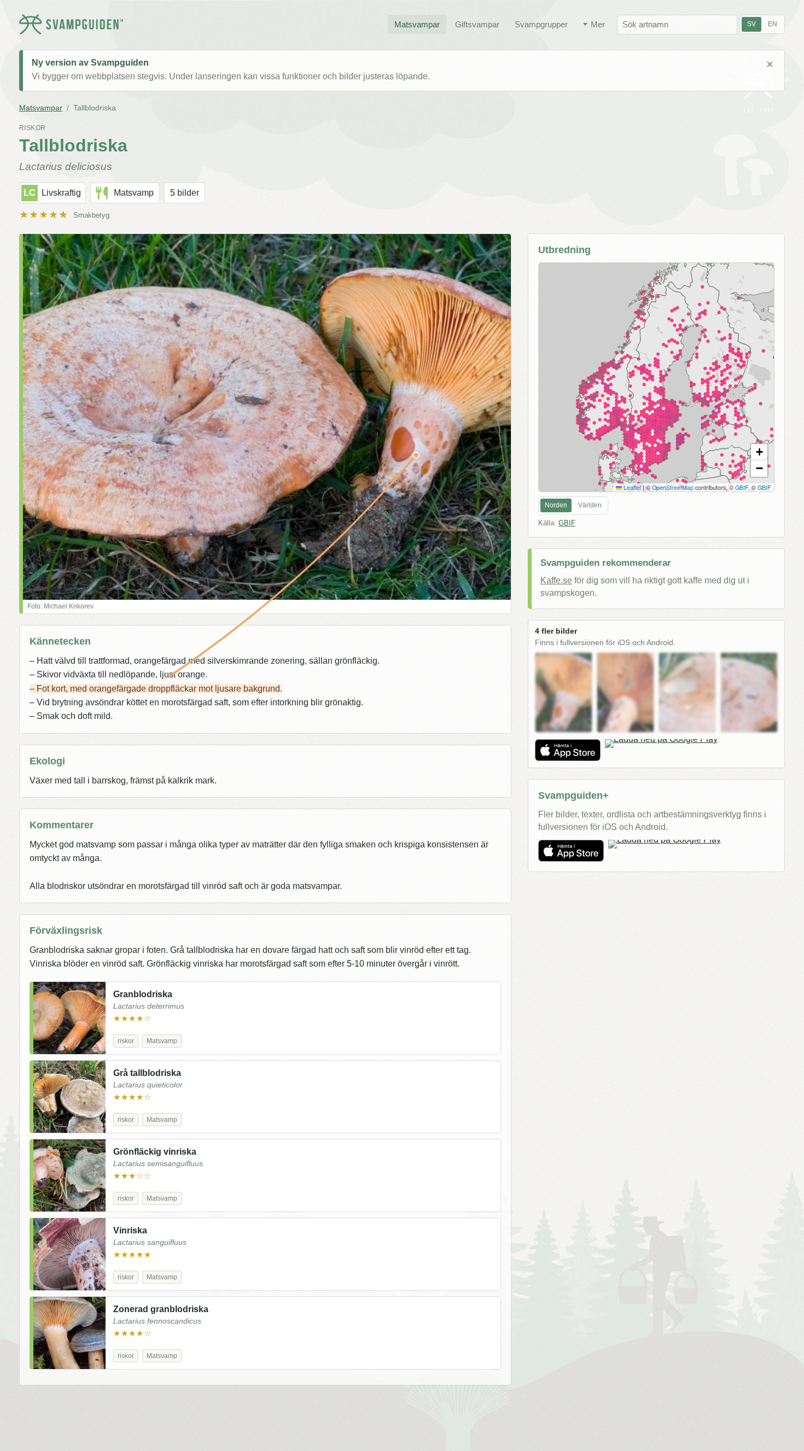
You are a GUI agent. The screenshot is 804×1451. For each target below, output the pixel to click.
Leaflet (631, 487)
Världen (590, 505)
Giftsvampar (477, 24)
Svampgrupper (541, 24)
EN (772, 24)
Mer (598, 24)
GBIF (741, 487)
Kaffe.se (556, 580)
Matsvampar (417, 24)
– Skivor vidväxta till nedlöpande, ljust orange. (118, 674)
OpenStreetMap (673, 487)
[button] (759, 452)
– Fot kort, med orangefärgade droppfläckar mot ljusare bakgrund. (156, 688)
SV (751, 24)
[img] (656, 377)
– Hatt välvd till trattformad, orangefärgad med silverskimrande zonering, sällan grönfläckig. (205, 660)
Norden (556, 505)
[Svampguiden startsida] (71, 24)
